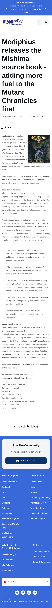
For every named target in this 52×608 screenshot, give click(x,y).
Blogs (32, 487)
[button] (6, 7)
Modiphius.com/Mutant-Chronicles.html (17, 378)
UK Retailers (7, 560)
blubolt (46, 601)
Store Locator (8, 513)
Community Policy (41, 551)
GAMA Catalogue (9, 554)
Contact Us (6, 487)
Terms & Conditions (41, 562)
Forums (33, 492)
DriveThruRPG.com (32, 183)
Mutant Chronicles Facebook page (21, 365)
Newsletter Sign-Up (10, 519)
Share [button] (7, 127)
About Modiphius (9, 482)
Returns (5, 508)
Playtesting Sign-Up (39, 503)
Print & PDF (38, 176)
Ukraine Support (37, 519)
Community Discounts (39, 513)
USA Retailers (8, 565)
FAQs (4, 492)
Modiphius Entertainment (20, 601)
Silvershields (36, 482)
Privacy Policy (39, 557)
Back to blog (28, 426)
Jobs (4, 497)
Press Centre (7, 570)
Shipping (6, 503)
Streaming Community (40, 497)
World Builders (37, 508)
